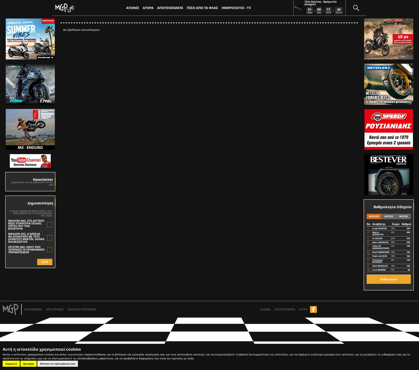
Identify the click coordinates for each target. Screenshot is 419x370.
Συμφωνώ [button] (11, 363)
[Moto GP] (70, 8)
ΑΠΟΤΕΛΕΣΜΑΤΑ (170, 8)
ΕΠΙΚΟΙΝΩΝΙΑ (33, 309)
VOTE (44, 262)
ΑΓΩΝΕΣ (266, 309)
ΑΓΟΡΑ (303, 309)
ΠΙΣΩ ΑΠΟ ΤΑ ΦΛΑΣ (202, 8)
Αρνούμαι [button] (28, 363)
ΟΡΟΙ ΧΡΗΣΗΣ (54, 309)
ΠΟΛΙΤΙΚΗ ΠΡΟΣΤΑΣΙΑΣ (82, 309)
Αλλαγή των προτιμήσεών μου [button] (57, 363)
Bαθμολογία (389, 279)
